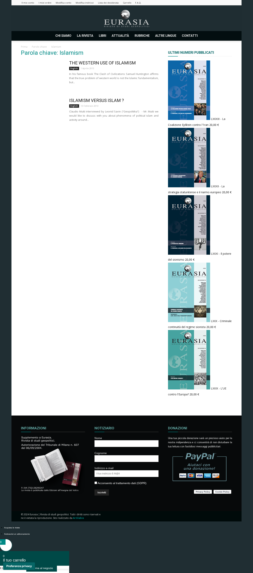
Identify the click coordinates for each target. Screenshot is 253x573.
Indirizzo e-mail (103, 468)
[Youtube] (229, 2)
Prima (24, 46)
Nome (98, 438)
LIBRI (102, 36)
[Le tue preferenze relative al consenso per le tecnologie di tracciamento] (19, 566)
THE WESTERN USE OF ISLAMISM (102, 62)
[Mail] (209, 2)
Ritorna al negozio (41, 568)
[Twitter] (216, 2)
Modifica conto (63, 2)
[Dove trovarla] (204, 36)
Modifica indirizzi (85, 2)
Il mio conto (28, 2)
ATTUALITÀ (120, 36)
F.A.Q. (138, 2)
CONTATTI (190, 36)
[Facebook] (196, 2)
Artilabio (78, 518)
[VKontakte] (223, 2)
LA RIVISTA (85, 36)
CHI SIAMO (63, 36)
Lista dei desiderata (108, 2)
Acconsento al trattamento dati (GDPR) (121, 483)
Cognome (100, 453)
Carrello (127, 2)
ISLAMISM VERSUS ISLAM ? (96, 100)
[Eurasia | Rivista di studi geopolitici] (126, 18)
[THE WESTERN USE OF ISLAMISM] (42, 75)
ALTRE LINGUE (165, 36)
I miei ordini (45, 2)
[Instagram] (203, 2)
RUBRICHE (142, 36)
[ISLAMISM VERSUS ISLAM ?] (42, 112)
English (74, 68)
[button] (227, 36)
